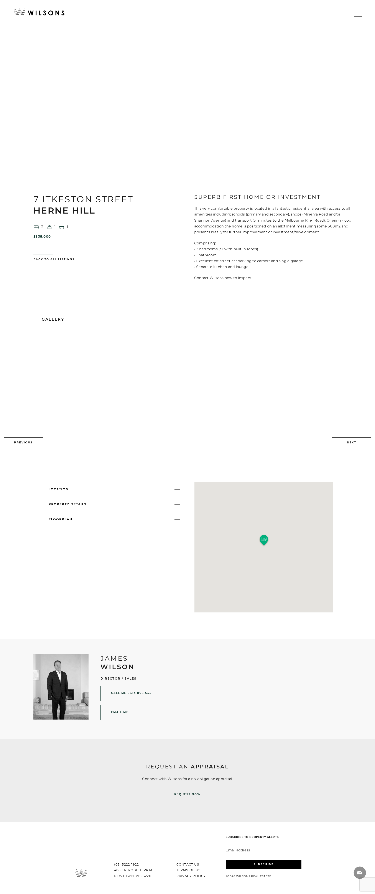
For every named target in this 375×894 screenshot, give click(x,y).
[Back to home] (39, 12)
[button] (263, 540)
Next (351, 442)
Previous (23, 442)
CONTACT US (187, 864)
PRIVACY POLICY (191, 876)
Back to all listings (54, 259)
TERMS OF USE (189, 870)
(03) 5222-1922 (126, 864)
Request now (187, 794)
